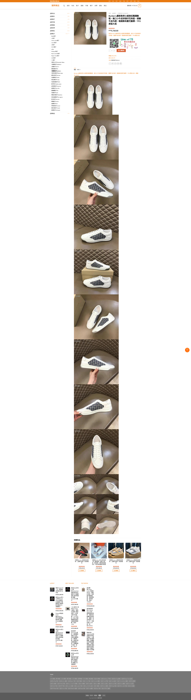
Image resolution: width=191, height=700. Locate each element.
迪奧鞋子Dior (54, 103)
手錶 (124, 1)
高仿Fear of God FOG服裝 (71, 683)
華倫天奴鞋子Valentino (56, 94)
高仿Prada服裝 (89, 688)
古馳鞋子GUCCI (55, 66)
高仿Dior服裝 (53, 683)
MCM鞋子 (53, 47)
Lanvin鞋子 (54, 42)
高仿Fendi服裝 (82, 683)
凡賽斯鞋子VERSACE (56, 64)
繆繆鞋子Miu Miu (55, 88)
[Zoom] (75, 42)
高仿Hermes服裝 (121, 683)
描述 (75, 69)
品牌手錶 (52, 22)
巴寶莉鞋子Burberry (56, 71)
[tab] (75, 69)
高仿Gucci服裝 (97, 683)
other (52, 49)
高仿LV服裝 (96, 686)
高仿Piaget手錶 (81, 688)
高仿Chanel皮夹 (112, 681)
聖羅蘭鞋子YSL (54, 90)
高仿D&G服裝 (132, 681)
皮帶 (131, 1)
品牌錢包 (52, 30)
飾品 (138, 1)
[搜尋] (64, 5)
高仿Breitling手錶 (54, 681)
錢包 (135, 1)
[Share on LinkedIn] (121, 63)
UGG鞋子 (53, 58)
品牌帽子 (52, 19)
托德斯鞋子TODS (55, 77)
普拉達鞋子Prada (55, 79)
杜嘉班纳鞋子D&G (55, 81)
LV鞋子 (53, 44)
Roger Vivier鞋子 (55, 55)
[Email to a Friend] (115, 63)
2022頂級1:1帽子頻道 (66, 678)
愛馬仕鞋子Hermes (55, 75)
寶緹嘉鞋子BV (54, 68)
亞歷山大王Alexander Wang (57, 62)
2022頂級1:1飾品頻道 (88, 678)
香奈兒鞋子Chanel (55, 108)
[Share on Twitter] (112, 63)
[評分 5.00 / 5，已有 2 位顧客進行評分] (125, 28)
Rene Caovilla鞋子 (55, 53)
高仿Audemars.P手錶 (105, 678)
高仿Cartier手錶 (86, 681)
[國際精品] (55, 5)
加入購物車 (121, 50)
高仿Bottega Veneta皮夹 (127, 678)
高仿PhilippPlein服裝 (72, 688)
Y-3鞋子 (53, 60)
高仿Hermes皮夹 (130, 683)
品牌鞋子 (52, 33)
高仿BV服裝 (79, 681)
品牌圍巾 (52, 16)
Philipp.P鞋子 (54, 51)
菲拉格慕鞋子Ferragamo (57, 97)
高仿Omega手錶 (112, 686)
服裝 (120, 1)
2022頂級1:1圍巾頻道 (55, 678)
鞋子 (117, 1)
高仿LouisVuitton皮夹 (88, 686)
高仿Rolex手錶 (97, 688)
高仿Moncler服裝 (104, 686)
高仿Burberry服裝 (63, 681)
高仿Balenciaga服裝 (116, 678)
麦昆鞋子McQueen (55, 110)
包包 (113, 1)
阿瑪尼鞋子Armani (55, 105)
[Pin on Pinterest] (118, 63)
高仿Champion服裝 (95, 681)
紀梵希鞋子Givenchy (56, 86)
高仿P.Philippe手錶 (54, 688)
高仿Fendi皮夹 (89, 683)
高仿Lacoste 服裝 (69, 686)
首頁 (109, 1)
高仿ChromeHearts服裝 (122, 681)
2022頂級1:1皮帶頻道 (77, 678)
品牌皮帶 (52, 28)
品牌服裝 (52, 25)
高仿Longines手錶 (78, 686)
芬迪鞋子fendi (54, 92)
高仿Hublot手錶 (53, 686)
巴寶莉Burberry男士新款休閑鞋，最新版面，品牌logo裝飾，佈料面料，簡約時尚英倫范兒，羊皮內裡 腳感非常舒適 (99, 562)
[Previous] (74, 558)
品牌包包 (52, 13)
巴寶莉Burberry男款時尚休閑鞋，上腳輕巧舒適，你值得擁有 (82, 561)
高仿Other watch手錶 (122, 686)
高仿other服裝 (131, 686)
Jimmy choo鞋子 (55, 40)
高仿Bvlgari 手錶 (71, 681)
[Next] (141, 558)
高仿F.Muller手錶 (61, 683)
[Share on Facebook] (110, 63)
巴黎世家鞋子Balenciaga (57, 73)
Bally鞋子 (53, 36)
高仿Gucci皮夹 (104, 683)
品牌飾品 (52, 113)
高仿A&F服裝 (97, 678)
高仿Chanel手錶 (104, 681)
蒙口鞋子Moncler (55, 99)
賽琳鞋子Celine (55, 101)
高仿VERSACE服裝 (106, 688)
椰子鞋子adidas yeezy (56, 84)
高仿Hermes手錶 (112, 683)
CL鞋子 (53, 38)
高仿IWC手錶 (61, 686)
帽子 (128, 1)
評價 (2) (79, 69)
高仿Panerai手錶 (63, 688)
